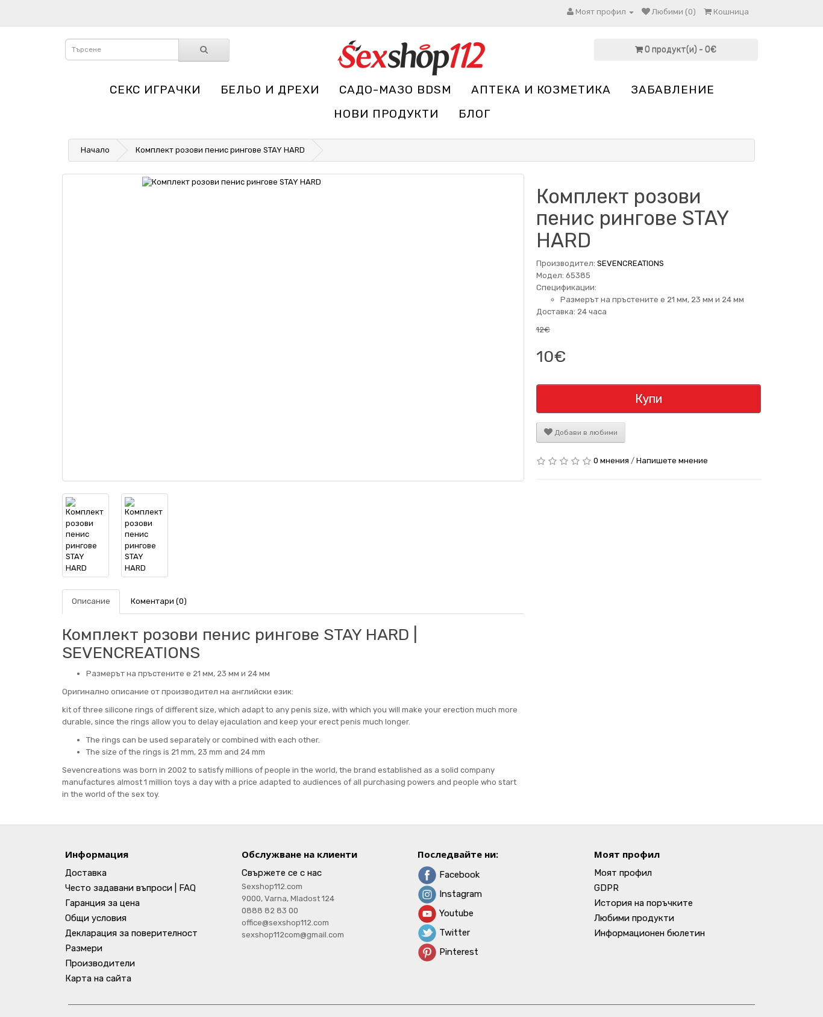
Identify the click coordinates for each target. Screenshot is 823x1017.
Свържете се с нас (282, 872)
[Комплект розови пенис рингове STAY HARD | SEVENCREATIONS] (293, 327)
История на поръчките (643, 903)
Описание (91, 601)
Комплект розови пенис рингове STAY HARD (220, 149)
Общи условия (96, 918)
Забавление (673, 90)
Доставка (86, 872)
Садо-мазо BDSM (395, 90)
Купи (648, 398)
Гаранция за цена (102, 903)
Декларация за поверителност (131, 933)
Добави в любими (585, 432)
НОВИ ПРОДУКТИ (386, 114)
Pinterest (457, 951)
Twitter (453, 932)
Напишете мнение (672, 460)
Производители (100, 963)
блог (474, 114)
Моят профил (623, 872)
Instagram (459, 894)
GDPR (606, 887)
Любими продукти (634, 918)
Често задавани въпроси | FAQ (130, 887)
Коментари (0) (159, 601)
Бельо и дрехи (270, 90)
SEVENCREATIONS (630, 263)
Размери (83, 948)
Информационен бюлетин (649, 933)
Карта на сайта (98, 978)
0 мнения (611, 460)
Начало (95, 149)
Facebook (458, 874)
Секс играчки (155, 90)
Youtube (455, 913)
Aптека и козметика (541, 90)
